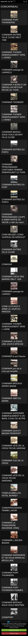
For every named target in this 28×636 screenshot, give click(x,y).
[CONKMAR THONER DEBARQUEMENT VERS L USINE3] (14, 109)
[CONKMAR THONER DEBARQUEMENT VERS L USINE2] (14, 46)
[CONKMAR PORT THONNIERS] (14, 567)
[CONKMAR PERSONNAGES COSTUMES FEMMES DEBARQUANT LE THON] (14, 158)
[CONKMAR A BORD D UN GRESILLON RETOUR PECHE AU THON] (14, 79)
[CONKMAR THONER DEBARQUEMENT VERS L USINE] (14, 318)
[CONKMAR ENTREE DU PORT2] (14, 144)
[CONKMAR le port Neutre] (14, 350)
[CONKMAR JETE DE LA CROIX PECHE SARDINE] (14, 440)
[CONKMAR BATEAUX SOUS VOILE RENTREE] (14, 597)
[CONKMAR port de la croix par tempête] (14, 363)
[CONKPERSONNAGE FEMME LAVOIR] (14, 502)
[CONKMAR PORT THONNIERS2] (14, 14)
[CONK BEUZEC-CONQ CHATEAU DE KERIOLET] (14, 229)
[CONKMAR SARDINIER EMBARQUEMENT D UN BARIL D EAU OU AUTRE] (14, 407)
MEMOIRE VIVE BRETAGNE (8, 2)
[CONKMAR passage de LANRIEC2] (14, 64)
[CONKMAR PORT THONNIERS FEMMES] (14, 582)
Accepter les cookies (14, 630)
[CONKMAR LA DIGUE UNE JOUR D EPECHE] (14, 335)
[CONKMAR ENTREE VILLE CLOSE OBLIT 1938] (14, 29)
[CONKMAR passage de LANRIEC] (14, 286)
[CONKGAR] (14, 258)
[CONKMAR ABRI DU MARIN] (14, 392)
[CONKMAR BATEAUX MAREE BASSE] (14, 377)
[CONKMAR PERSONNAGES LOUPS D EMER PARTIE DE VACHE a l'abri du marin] (14, 208)
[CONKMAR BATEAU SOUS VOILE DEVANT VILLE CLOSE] (14, 126)
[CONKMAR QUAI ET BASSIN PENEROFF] (14, 425)
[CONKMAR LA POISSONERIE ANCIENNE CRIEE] (14, 517)
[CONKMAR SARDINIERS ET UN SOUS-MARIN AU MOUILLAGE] (14, 549)
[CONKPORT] (14, 611)
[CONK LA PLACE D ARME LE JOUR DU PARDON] (14, 300)
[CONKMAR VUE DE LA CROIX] (14, 455)
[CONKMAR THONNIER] (14, 96)
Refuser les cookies (14, 633)
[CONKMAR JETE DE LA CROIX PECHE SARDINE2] (14, 469)
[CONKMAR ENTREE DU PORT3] (14, 194)
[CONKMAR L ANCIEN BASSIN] (14, 534)
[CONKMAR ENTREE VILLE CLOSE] (14, 244)
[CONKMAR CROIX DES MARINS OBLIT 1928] (14, 271)
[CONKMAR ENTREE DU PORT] (14, 179)
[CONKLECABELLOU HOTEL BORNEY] (14, 487)
